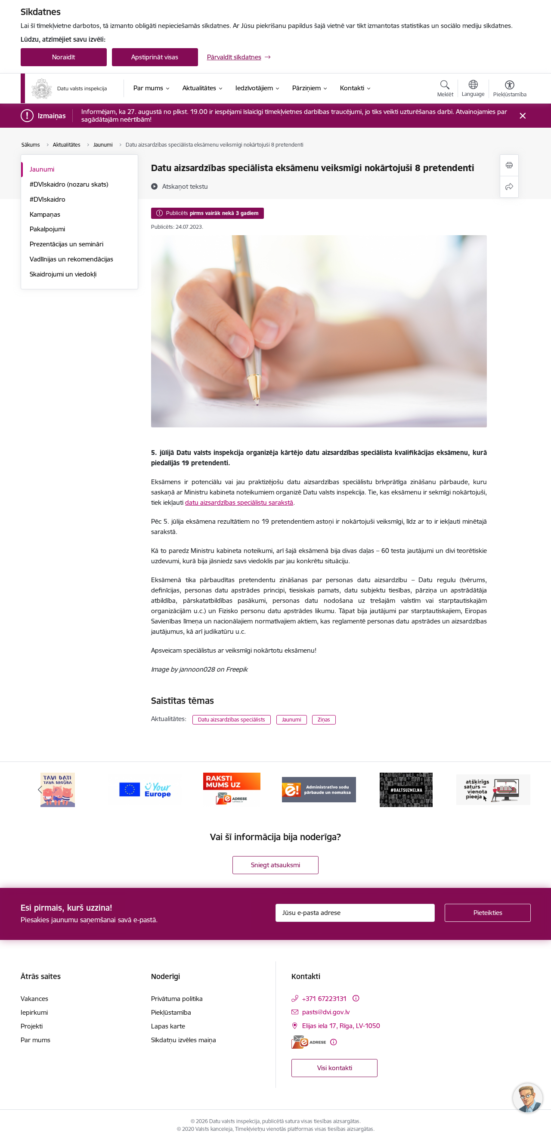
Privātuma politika (177, 999)
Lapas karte (168, 1026)
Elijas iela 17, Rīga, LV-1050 (341, 1026)
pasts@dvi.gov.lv (326, 1012)
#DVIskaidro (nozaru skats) (69, 184)
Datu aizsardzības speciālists (231, 719)
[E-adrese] (308, 1042)
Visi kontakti (334, 1068)
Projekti (32, 1026)
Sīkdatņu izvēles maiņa (183, 1040)
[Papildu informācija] (356, 998)
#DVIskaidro (47, 199)
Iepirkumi (34, 1012)
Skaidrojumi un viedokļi (63, 274)
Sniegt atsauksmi (275, 865)
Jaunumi (42, 169)
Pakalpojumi (47, 229)
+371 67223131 (324, 999)
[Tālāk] (511, 790)
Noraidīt (63, 57)
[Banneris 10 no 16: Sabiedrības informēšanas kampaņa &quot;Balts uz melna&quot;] (406, 789)
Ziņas (324, 719)
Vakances (34, 999)
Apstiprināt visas (154, 57)
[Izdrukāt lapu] (509, 165)
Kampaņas (45, 214)
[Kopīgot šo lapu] (509, 186)
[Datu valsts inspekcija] (69, 88)
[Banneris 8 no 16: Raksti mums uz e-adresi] (231, 789)
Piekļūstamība (171, 1012)
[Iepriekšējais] (40, 790)
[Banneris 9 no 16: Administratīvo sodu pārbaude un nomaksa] (319, 789)
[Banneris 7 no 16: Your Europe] (145, 789)
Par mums (35, 1040)
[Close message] (522, 116)
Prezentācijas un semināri (66, 244)
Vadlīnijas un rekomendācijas (71, 259)
